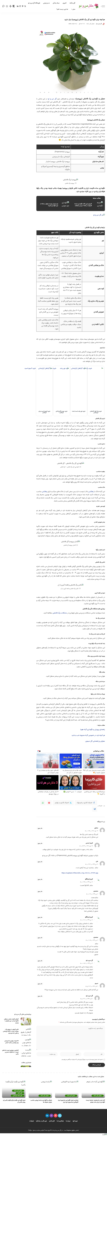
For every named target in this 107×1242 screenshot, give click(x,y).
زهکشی (91, 491)
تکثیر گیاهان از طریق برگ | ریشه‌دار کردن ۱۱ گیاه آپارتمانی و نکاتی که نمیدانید (11, 1031)
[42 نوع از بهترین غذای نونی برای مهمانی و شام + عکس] (26, 1042)
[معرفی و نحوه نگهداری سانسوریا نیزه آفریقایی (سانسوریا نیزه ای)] (66, 1089)
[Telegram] (94, 809)
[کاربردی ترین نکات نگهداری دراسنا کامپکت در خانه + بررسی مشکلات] (87, 204)
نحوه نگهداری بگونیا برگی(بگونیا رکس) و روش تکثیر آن (14, 1101)
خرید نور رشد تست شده (78, 411)
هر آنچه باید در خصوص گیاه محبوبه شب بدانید (88, 735)
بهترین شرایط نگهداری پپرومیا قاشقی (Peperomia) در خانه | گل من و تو (67, 855)
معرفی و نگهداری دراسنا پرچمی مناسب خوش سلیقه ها (41, 1101)
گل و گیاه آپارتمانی (17, 1096)
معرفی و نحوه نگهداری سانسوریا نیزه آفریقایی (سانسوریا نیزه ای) (68, 1101)
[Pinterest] (49, 802)
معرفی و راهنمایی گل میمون (95, 741)
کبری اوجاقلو (89, 879)
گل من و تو (99, 24)
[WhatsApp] (42, 802)
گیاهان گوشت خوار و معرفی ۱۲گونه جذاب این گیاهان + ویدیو (11, 1021)
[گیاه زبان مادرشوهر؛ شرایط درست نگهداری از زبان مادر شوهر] (93, 1089)
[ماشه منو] (102, 6)
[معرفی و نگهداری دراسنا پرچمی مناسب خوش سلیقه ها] (40, 1089)
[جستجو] (3, 6)
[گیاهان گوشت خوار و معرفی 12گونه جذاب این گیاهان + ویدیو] (26, 1021)
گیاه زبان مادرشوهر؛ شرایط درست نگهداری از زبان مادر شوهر (95, 1101)
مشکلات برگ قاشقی (60, 613)
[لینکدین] (17, 6)
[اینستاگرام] (20, 6)
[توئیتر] (25, 6)
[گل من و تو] (88, 6)
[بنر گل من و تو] (72, 219)
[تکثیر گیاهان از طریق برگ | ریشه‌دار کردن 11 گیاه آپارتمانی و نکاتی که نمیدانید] (26, 1032)
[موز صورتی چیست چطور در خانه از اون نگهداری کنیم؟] (53, 204)
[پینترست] (23, 6)
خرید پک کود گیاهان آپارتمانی (96, 412)
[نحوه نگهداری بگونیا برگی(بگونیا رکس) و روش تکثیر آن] (13, 1089)
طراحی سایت (40, 1130)
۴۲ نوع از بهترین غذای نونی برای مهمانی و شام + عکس (11, 1042)
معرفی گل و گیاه (90, 24)
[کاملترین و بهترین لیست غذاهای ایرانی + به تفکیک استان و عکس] (26, 1052)
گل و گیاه (20, 1093)
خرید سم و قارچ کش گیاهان (61, 412)
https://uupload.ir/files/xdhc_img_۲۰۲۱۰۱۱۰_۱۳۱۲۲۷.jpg (80, 873)
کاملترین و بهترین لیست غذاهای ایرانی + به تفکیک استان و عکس (10, 1052)
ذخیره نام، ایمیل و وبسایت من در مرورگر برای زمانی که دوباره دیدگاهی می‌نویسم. (82, 1060)
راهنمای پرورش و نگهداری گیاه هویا (92, 729)
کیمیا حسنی (89, 843)
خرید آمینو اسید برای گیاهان (44, 412)
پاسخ (39, 828)
